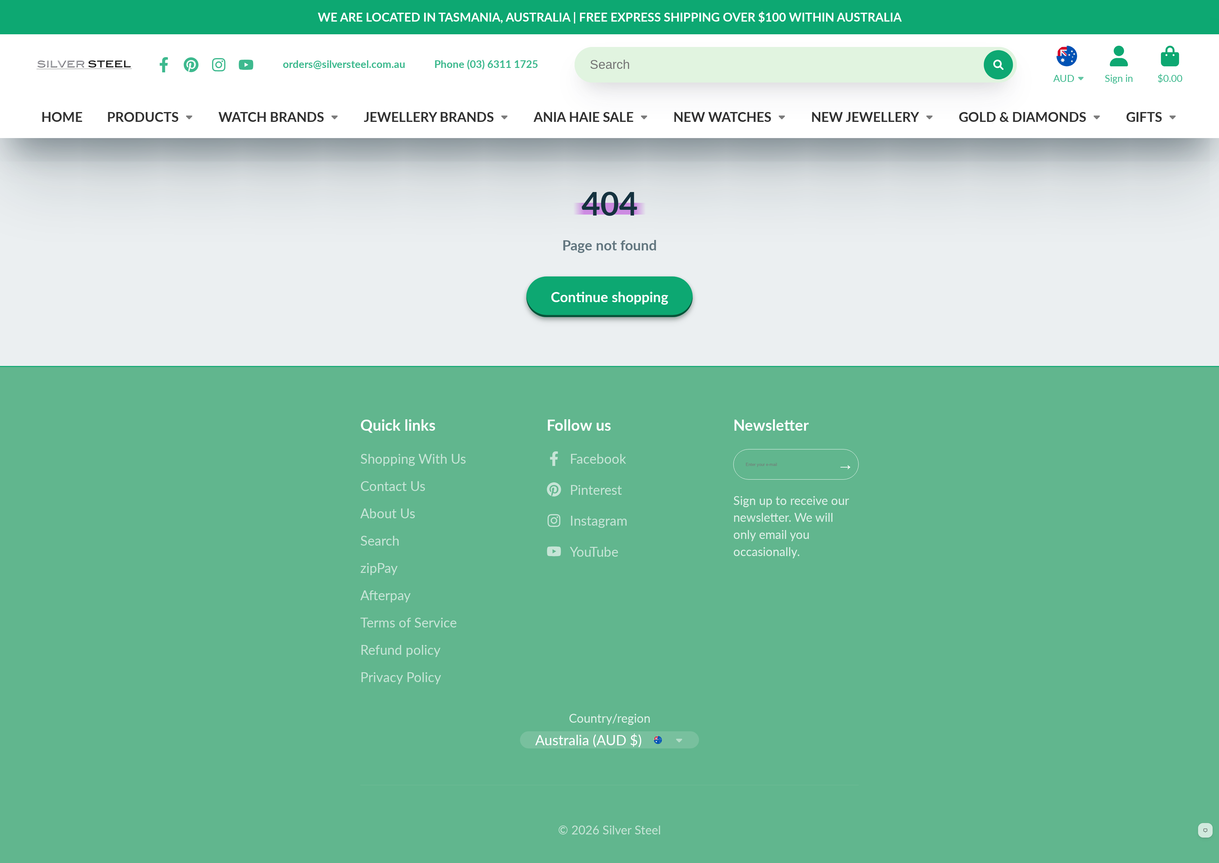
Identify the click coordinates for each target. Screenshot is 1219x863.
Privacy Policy (400, 677)
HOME (62, 117)
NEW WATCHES (722, 117)
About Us (387, 513)
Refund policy (400, 649)
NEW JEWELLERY (865, 117)
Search (379, 540)
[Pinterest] (191, 64)
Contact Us (392, 486)
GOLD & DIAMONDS (1022, 117)
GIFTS (1144, 117)
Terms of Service (408, 622)
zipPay (379, 568)
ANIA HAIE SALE (584, 117)
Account (1119, 64)
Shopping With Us (413, 458)
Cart (1169, 64)
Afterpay (385, 595)
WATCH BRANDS (271, 117)
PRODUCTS (143, 117)
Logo (84, 64)
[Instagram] (218, 64)
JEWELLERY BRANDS (429, 117)
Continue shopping (609, 296)
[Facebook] (163, 64)
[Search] (998, 64)
